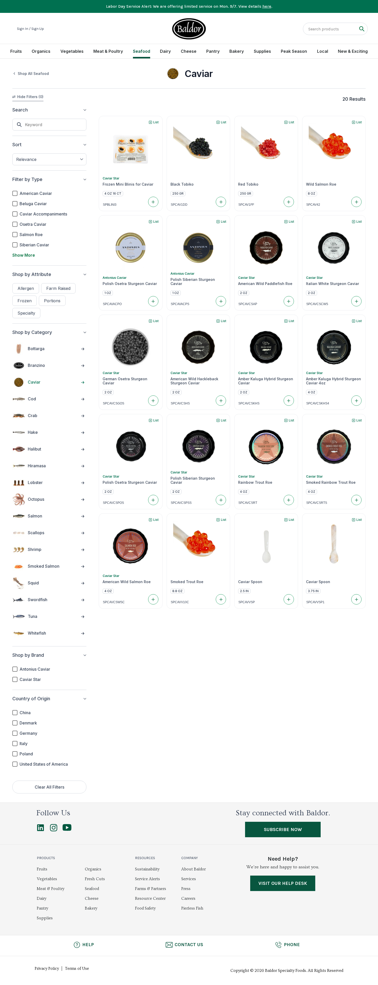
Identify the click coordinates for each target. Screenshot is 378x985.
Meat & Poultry (108, 51)
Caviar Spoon (250, 582)
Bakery (236, 51)
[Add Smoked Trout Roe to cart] (221, 599)
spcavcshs (180, 403)
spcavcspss (181, 503)
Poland (26, 753)
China (25, 712)
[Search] (362, 29)
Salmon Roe (31, 234)
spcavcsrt (247, 503)
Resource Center (150, 898)
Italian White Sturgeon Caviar (332, 284)
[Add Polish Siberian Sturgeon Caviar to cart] (221, 301)
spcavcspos (113, 503)
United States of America (44, 764)
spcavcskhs (248, 403)
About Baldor (193, 869)
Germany (28, 733)
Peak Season (294, 51)
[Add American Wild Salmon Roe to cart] (153, 599)
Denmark (28, 722)
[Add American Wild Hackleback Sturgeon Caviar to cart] (221, 400)
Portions (52, 300)
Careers (188, 898)
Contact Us (189, 944)
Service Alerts (147, 879)
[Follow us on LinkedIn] (40, 830)
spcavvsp (246, 602)
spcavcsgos (113, 403)
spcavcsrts (316, 503)
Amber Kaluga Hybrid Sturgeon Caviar (265, 381)
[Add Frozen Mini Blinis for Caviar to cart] (153, 202)
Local (322, 51)
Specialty (26, 313)
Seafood (141, 51)
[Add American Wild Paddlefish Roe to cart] (289, 301)
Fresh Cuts (95, 879)
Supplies (262, 51)
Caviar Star (30, 679)
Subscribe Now (283, 829)
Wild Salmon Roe (321, 184)
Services (188, 879)
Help (88, 944)
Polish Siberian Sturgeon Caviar (192, 282)
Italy (24, 743)
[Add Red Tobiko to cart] (289, 202)
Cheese (188, 51)
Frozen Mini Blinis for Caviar (128, 184)
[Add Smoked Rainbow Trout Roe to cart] (356, 500)
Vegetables (72, 51)
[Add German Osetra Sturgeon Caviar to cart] (153, 400)
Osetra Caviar (33, 224)
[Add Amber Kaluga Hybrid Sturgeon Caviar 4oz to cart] (356, 400)
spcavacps (180, 304)
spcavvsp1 (315, 602)
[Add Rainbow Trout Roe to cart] (289, 500)
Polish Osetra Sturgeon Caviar (130, 284)
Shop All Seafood (33, 73)
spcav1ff (246, 204)
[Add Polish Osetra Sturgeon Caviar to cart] (153, 301)
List (156, 122)
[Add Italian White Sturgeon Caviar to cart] (356, 301)
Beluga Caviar (33, 203)
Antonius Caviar (35, 669)
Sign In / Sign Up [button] (30, 29)
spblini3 (109, 204)
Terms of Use (77, 968)
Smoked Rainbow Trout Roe (331, 482)
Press (186, 888)
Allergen (25, 288)
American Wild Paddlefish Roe (265, 284)
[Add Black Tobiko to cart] (221, 202)
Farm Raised (58, 288)
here (266, 6)
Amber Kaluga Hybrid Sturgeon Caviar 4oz (333, 381)
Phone (292, 944)
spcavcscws (317, 304)
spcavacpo (112, 304)
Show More (23, 255)
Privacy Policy (47, 968)
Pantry (213, 51)
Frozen (24, 300)
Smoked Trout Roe (186, 582)
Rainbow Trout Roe (255, 482)
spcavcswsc (114, 602)
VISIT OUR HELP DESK (282, 883)
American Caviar (36, 193)
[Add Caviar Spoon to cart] (289, 599)
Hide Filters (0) (30, 96)
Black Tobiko (182, 184)
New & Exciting (353, 51)
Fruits (16, 51)
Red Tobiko (248, 184)
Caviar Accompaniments (43, 214)
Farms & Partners (150, 888)
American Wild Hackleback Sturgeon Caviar (194, 381)
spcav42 (313, 204)
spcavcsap (247, 304)
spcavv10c (180, 602)
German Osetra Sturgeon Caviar (125, 381)
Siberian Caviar (34, 244)
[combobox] (49, 159)
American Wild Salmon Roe (127, 582)
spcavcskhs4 (317, 403)
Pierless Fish (192, 908)
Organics (41, 51)
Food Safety (145, 908)
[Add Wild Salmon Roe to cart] (356, 202)
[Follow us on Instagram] (53, 830)
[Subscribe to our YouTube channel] (66, 829)
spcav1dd (179, 204)
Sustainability (147, 869)
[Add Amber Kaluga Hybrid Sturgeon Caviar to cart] (289, 400)
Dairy (165, 51)
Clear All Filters (49, 787)
